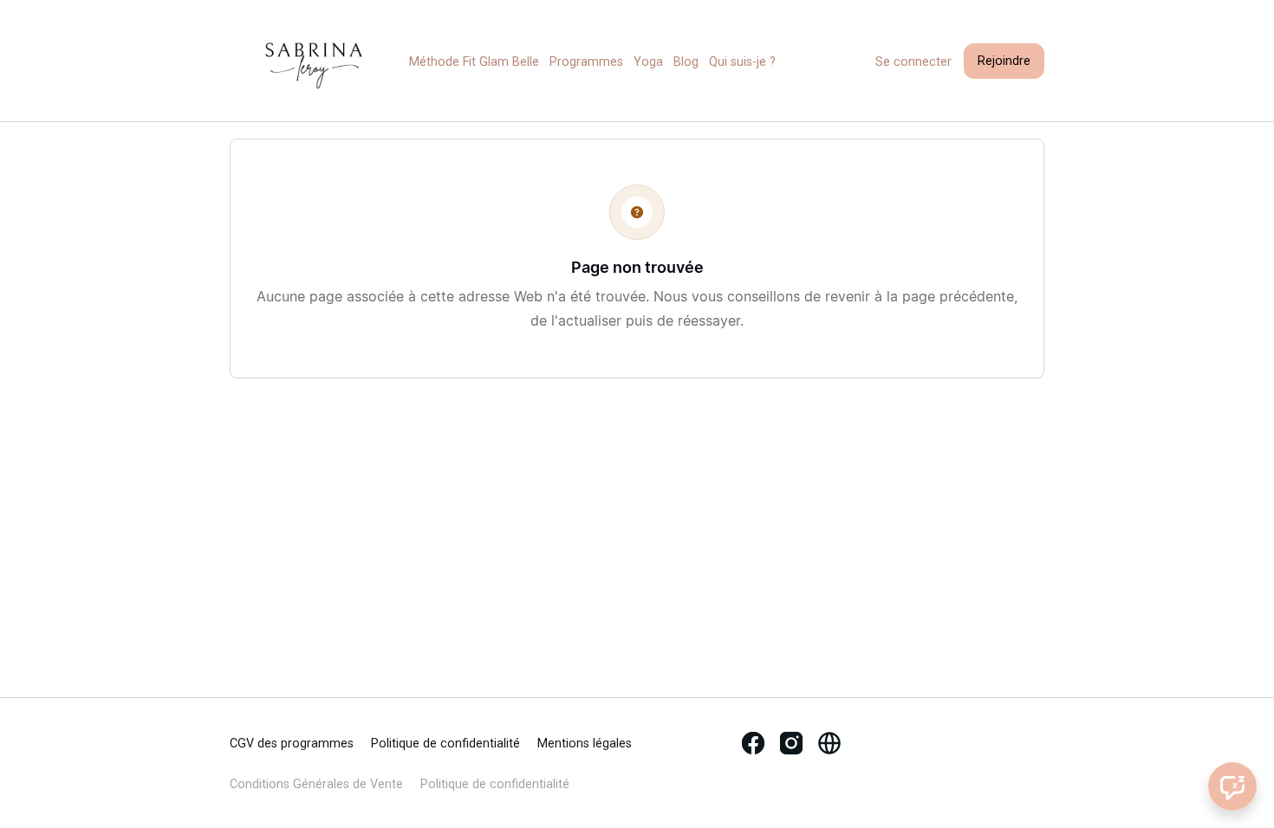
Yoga (648, 62)
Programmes (586, 62)
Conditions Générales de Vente (316, 784)
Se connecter (913, 62)
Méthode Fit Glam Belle (474, 62)
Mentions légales (584, 743)
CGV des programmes (292, 743)
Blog (686, 62)
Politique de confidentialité (445, 743)
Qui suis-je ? (742, 62)
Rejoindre (1004, 61)
